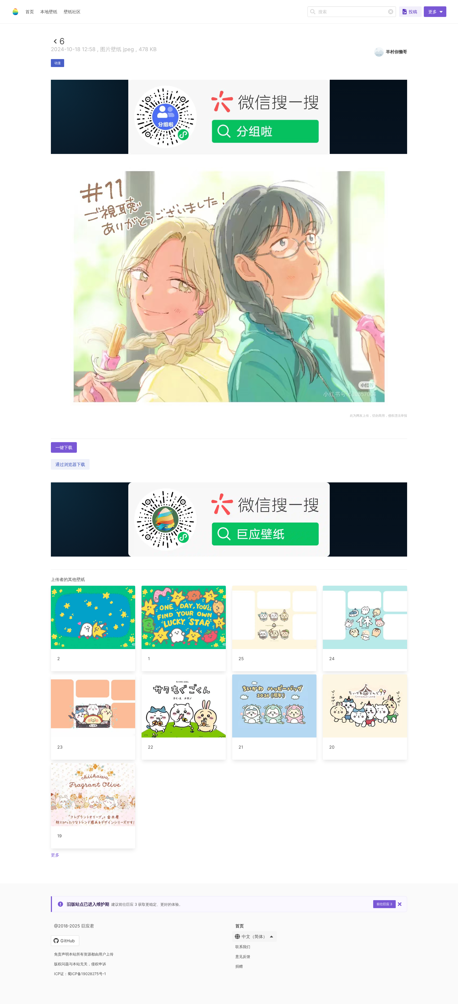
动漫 (57, 63)
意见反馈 (242, 956)
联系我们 (242, 946)
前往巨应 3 (384, 904)
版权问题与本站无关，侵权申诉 (80, 964)
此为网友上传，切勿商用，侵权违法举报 (378, 415)
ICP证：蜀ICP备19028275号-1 (80, 973)
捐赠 (239, 966)
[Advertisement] (229, 193)
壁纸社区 (72, 11)
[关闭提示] (400, 904)
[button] (435, 11)
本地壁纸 (48, 11)
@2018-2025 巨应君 (74, 926)
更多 (55, 855)
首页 (29, 11)
